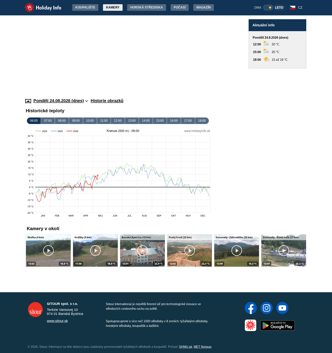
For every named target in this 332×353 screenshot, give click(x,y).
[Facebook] (251, 308)
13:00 (132, 120)
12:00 (118, 120)
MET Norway (203, 346)
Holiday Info (39, 5)
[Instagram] (267, 308)
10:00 (90, 120)
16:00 (174, 120)
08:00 (62, 120)
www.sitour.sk (57, 321)
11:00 (104, 120)
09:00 (76, 120)
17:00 (188, 120)
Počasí (180, 7)
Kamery (113, 7)
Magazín (203, 7)
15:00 (160, 120)
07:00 (48, 120)
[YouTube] (282, 308)
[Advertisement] (277, 79)
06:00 (34, 120)
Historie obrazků (107, 100)
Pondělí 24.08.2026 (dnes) (58, 100)
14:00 (146, 120)
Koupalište (85, 7)
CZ (300, 7)
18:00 (202, 120)
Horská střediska (146, 7)
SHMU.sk (185, 346)
